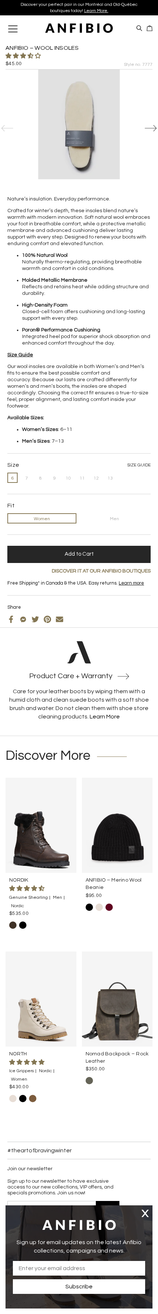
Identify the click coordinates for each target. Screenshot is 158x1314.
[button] (24, 56)
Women (42, 519)
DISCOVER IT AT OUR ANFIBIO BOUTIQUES (101, 571)
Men (114, 519)
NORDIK (19, 880)
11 (82, 478)
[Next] (151, 128)
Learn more (123, 6)
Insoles (26, 589)
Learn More (105, 717)
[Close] (145, 1213)
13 (110, 478)
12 (96, 478)
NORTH (18, 1053)
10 (68, 478)
